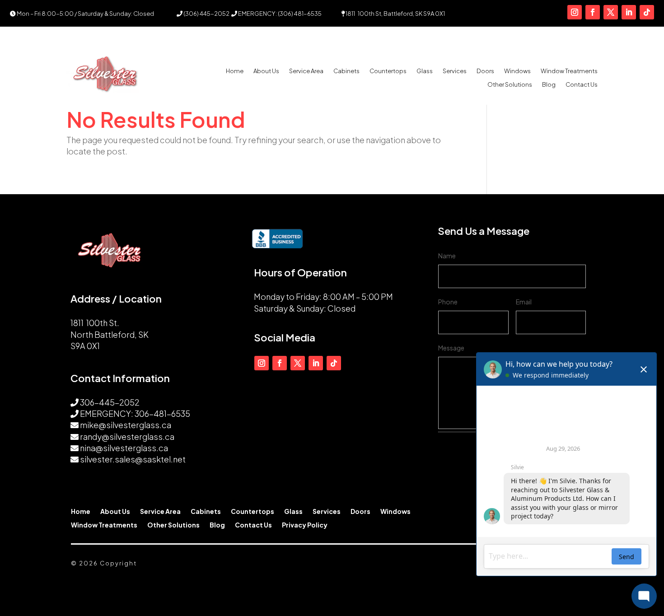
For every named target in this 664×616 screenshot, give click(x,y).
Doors (485, 71)
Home (234, 71)
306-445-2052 (110, 402)
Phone (448, 302)
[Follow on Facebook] (592, 12)
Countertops (388, 71)
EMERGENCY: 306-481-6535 (135, 413)
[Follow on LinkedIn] (629, 12)
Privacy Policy (304, 525)
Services (455, 71)
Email (524, 302)
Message (451, 348)
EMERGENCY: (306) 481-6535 (279, 13)
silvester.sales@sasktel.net (133, 459)
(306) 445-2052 (205, 13)
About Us (266, 71)
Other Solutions (509, 84)
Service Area (306, 71)
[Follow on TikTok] (647, 12)
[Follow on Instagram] (574, 12)
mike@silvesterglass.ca (125, 425)
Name (447, 256)
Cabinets (346, 71)
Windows (517, 71)
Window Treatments (569, 71)
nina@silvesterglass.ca (124, 448)
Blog (549, 84)
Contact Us (582, 84)
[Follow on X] (610, 12)
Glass (424, 71)
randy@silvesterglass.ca (127, 436)
